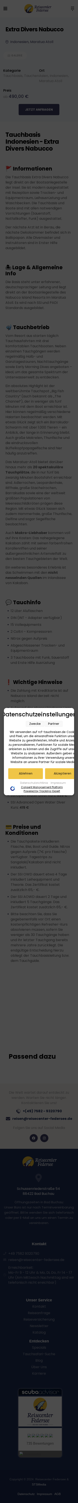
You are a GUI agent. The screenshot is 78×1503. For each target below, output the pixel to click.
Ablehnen (25, 773)
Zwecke (35, 724)
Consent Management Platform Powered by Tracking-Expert (42, 789)
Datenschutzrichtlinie (34, 783)
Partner (53, 724)
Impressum (58, 783)
